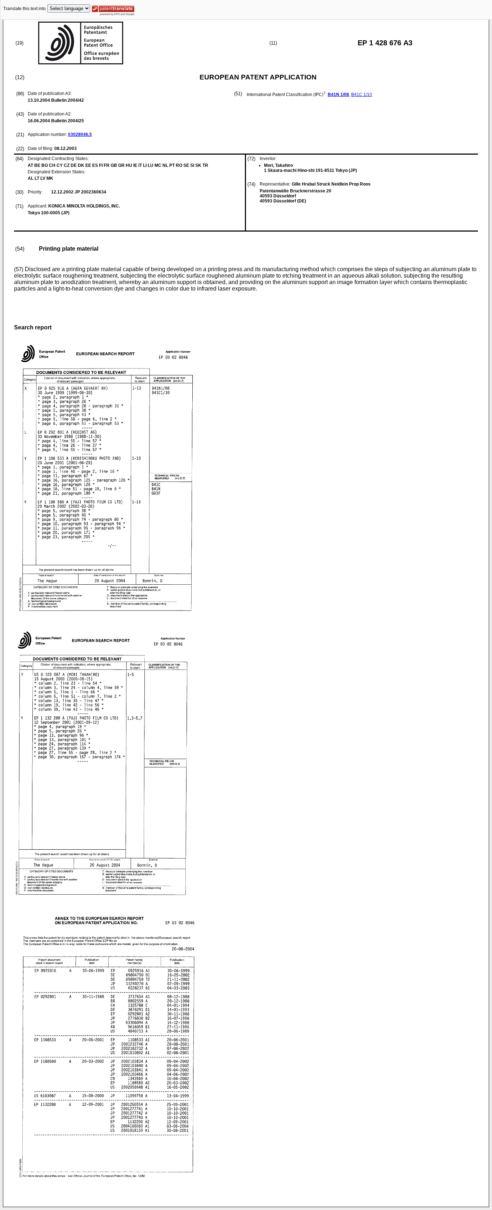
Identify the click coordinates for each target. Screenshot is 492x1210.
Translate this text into (24, 8)
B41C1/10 (361, 94)
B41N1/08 (338, 94)
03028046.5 (80, 134)
